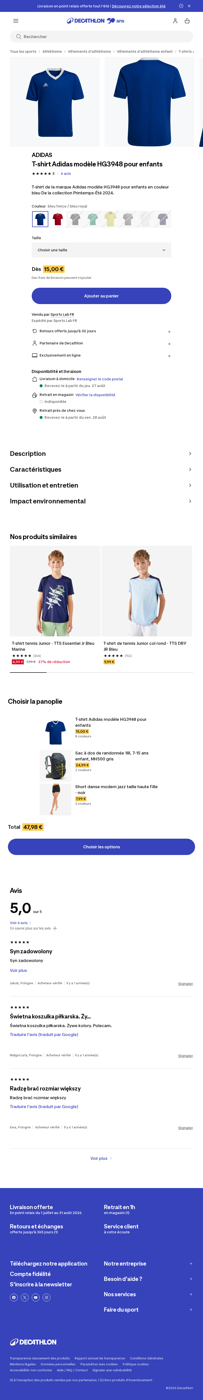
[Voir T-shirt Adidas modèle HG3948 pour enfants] (55, 732)
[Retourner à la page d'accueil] (96, 21)
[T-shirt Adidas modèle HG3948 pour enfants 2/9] (150, 102)
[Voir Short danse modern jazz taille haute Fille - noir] (55, 799)
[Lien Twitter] (25, 1297)
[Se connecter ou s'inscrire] (175, 21)
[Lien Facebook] (14, 1297)
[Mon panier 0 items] (187, 21)
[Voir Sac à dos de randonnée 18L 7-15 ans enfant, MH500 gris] (55, 766)
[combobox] (101, 250)
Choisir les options (101, 846)
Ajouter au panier (101, 295)
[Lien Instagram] (47, 1297)
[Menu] (16, 21)
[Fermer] (189, 6)
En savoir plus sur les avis (30, 928)
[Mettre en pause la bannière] (181, 6)
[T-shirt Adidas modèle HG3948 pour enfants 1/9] (55, 102)
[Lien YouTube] (36, 1297)
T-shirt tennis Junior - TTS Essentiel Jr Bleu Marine (53, 646)
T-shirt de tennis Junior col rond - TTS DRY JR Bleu (145, 646)
